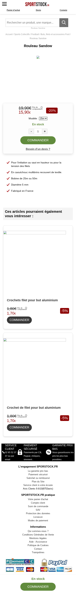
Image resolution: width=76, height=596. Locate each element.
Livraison (38, 517)
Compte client (38, 502)
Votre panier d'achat (38, 499)
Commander (38, 140)
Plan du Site (38, 481)
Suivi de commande (38, 506)
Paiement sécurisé (38, 474)
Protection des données (38, 513)
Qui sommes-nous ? (38, 531)
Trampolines (38, 552)
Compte (63, 10)
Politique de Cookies (38, 545)
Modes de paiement (38, 520)
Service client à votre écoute (38, 485)
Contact (38, 548)
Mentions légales (38, 538)
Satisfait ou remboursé (38, 478)
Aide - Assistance (38, 541)
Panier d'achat (13, 10)
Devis (38, 10)
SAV (38, 510)
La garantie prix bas (38, 471)
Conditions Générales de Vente (38, 534)
